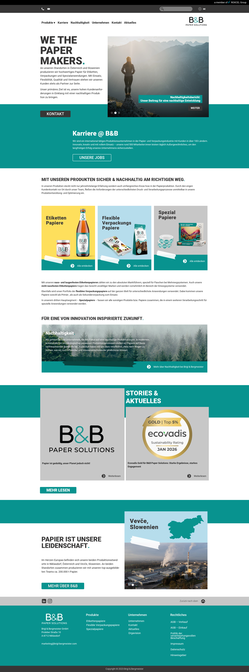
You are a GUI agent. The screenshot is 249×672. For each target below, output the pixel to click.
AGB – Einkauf (179, 627)
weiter (108, 108)
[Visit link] (68, 235)
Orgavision (134, 633)
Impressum (177, 643)
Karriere (63, 22)
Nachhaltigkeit (80, 22)
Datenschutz (178, 649)
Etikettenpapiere (95, 621)
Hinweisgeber (178, 655)
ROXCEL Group (238, 2)
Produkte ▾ (48, 22)
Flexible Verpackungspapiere (103, 625)
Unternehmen (100, 22)
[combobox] (176, 9)
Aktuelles (130, 22)
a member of (220, 2)
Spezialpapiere (94, 629)
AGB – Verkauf (179, 621)
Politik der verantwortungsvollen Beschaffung (183, 636)
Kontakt (117, 22)
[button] (112, 113)
